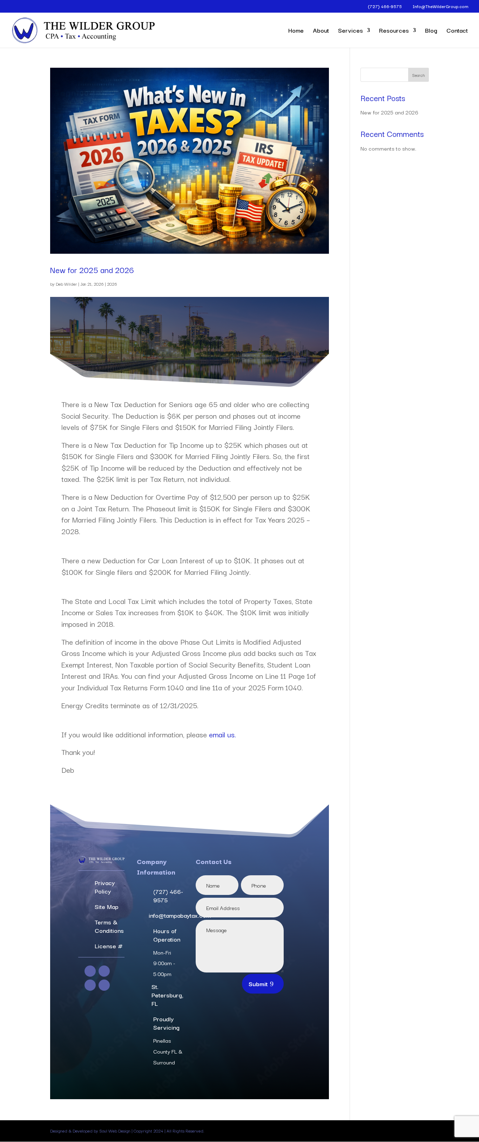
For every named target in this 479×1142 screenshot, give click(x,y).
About (321, 31)
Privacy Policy (105, 887)
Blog (431, 31)
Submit (258, 983)
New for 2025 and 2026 (92, 269)
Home (296, 31)
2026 (112, 283)
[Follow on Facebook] (90, 971)
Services (350, 31)
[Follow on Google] (104, 985)
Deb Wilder (66, 283)
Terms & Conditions (109, 926)
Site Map (107, 906)
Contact (457, 31)
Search (418, 75)
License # (109, 945)
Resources (394, 31)
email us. (222, 734)
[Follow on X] (104, 971)
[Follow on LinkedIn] (90, 985)
